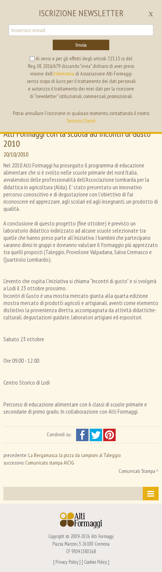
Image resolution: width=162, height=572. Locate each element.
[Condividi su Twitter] (96, 434)
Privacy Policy (66, 562)
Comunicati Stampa (137, 471)
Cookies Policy (95, 562)
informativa (63, 73)
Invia (81, 45)
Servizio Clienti (81, 120)
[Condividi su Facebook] (83, 434)
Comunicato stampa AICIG (49, 462)
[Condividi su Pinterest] (109, 434)
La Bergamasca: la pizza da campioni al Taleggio (74, 455)
